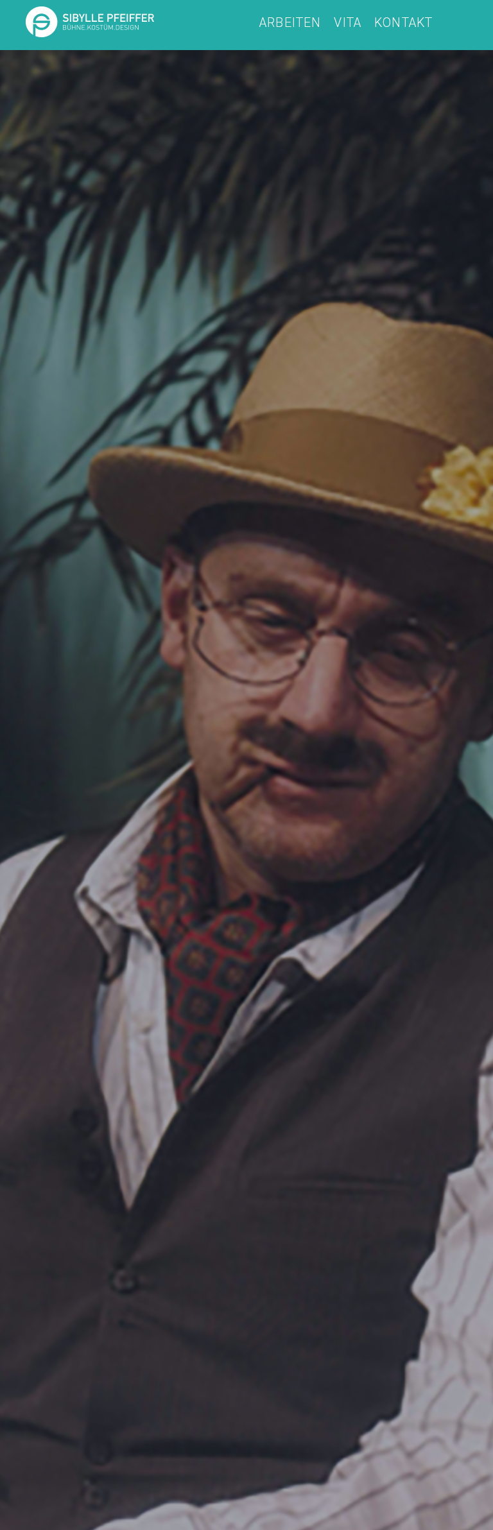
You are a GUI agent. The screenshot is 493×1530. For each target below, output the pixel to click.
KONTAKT (403, 23)
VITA (347, 23)
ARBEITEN (290, 23)
